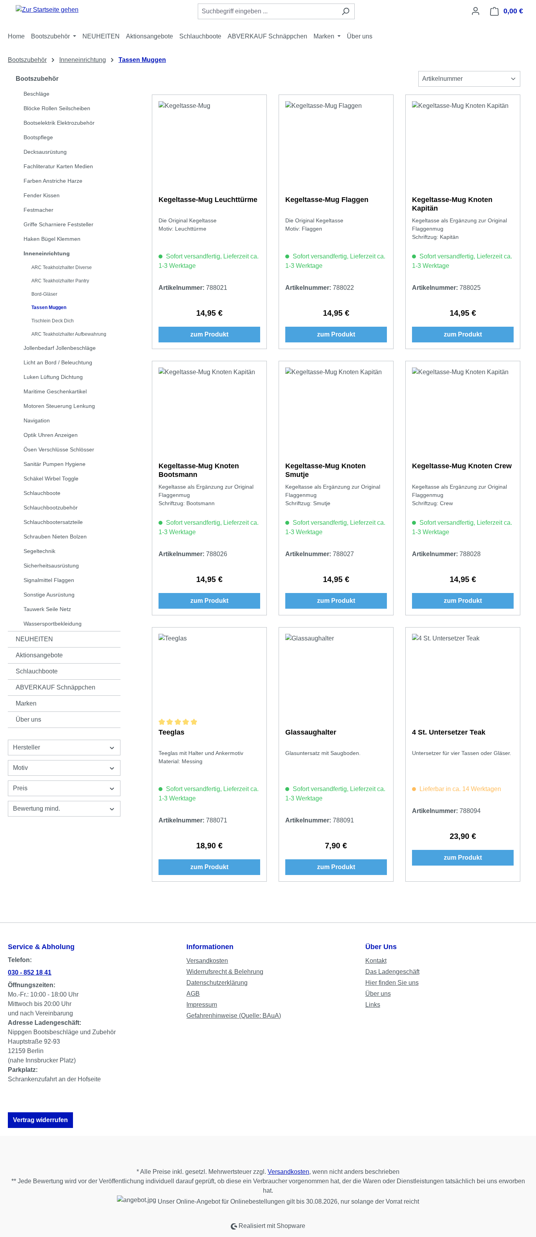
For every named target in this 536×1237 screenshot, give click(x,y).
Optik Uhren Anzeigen (51, 435)
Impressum (201, 1004)
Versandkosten (207, 960)
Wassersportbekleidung (53, 623)
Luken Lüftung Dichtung (53, 377)
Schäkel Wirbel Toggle (51, 478)
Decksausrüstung (45, 152)
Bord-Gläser (44, 294)
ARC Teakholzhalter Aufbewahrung (68, 334)
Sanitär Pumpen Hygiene (55, 464)
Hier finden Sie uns (392, 982)
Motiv (20, 767)
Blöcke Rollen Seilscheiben (57, 108)
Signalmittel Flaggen (49, 580)
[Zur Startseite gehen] (47, 10)
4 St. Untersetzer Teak (448, 732)
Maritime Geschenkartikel (55, 391)
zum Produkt (209, 334)
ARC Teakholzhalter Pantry (60, 281)
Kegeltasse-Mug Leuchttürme (208, 200)
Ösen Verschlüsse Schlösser (59, 449)
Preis (20, 788)
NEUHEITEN (34, 639)
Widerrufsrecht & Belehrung (224, 971)
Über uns (28, 719)
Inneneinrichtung (47, 253)
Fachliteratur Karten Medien (58, 166)
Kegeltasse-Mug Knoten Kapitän (452, 204)
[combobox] (267, 11)
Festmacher (38, 210)
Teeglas (171, 732)
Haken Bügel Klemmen (52, 239)
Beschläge (36, 94)
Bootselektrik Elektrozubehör (59, 123)
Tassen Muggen (48, 307)
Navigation (37, 420)
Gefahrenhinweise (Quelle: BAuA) (233, 1015)
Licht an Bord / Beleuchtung (58, 362)
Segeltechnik (39, 551)
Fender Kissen (42, 195)
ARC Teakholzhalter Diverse (61, 267)
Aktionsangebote (39, 655)
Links (372, 1004)
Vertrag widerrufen (40, 1120)
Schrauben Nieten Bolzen (55, 536)
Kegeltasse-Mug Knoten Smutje (325, 470)
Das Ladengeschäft (392, 971)
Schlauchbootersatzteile (53, 522)
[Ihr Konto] (475, 11)
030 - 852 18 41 (29, 972)
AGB (193, 993)
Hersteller (26, 747)
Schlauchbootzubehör (51, 507)
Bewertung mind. (36, 808)
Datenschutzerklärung (217, 982)
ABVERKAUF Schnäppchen (55, 687)
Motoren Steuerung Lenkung (59, 406)
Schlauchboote (42, 493)
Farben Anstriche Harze (53, 181)
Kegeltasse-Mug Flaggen (326, 200)
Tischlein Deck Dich (52, 321)
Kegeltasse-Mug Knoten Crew (462, 466)
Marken (26, 703)
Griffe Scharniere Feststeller (58, 224)
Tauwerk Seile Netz (47, 609)
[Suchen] (345, 11)
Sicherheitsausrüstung (51, 565)
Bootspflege (38, 137)
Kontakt (376, 960)
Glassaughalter (310, 732)
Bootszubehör (37, 78)
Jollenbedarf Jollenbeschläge (60, 348)
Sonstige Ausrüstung (49, 594)
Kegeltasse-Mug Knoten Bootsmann (199, 470)
